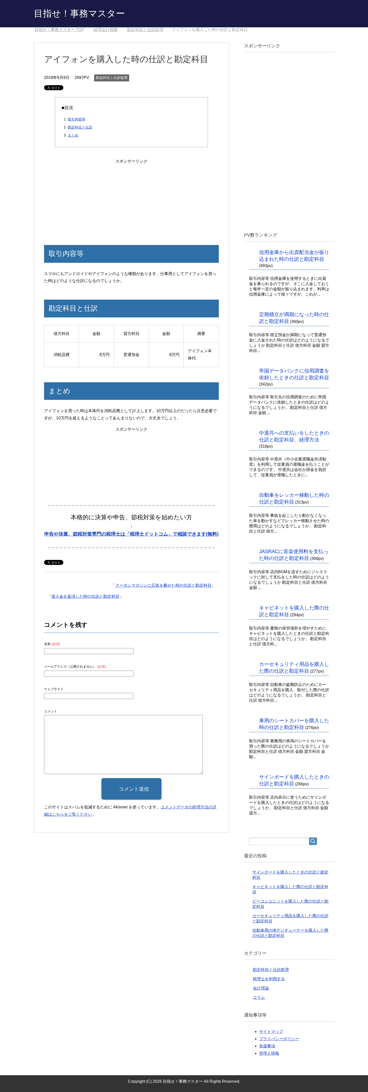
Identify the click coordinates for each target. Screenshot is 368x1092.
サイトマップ (271, 1031)
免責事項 (267, 1046)
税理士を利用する (269, 979)
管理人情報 (269, 1053)
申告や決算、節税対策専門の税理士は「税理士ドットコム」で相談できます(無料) (131, 534)
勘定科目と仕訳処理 (111, 78)
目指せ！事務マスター (79, 13)
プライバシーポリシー (279, 1039)
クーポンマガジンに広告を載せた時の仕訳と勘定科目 (163, 585)
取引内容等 (76, 119)
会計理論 (261, 988)
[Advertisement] (131, 196)
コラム (259, 997)
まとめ (73, 135)
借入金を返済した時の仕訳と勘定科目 (85, 596)
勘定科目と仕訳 (80, 127)
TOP (59, 30)
